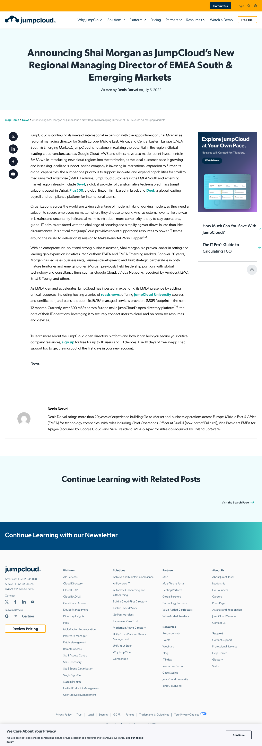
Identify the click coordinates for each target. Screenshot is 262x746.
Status (215, 666)
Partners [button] (172, 19)
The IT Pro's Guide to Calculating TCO (221, 248)
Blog (165, 653)
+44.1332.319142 (24, 588)
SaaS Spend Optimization (78, 668)
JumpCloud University (152, 294)
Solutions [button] (114, 19)
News (25, 119)
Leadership (218, 583)
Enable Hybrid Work (125, 608)
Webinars (168, 646)
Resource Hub (171, 633)
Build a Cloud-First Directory (130, 601)
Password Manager (75, 635)
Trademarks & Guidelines (154, 714)
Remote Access (72, 649)
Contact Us (220, 6)
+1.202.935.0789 (28, 579)
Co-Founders (220, 590)
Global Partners (172, 596)
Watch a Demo (221, 19)
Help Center (219, 653)
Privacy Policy (63, 714)
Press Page (218, 603)
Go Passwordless (123, 614)
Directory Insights (73, 616)
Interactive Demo (173, 666)
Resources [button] (194, 19)
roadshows (110, 294)
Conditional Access (74, 603)
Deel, (150, 190)
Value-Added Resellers (176, 616)
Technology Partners (175, 603)
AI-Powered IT (121, 583)
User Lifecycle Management (79, 694)
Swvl (81, 184)
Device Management (75, 609)
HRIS (66, 622)
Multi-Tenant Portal (173, 583)
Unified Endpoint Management (81, 688)
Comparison (120, 658)
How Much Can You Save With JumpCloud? (229, 229)
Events (166, 640)
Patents (130, 714)
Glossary (217, 659)
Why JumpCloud (90, 19)
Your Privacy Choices (187, 714)
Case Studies (170, 672)
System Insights (72, 681)
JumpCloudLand (172, 685)
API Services (70, 577)
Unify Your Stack (122, 645)
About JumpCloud (223, 577)
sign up (68, 341)
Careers (217, 596)
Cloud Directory (72, 583)
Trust (79, 714)
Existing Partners (172, 590)
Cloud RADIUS (72, 596)
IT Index (167, 659)
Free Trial (247, 19)
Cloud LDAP (70, 590)
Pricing (155, 19)
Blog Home (12, 119)
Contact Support (222, 640)
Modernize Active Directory (129, 627)
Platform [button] (136, 19)
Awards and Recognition (227, 609)
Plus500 (76, 190)
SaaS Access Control (75, 655)
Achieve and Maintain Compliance (133, 577)
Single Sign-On (72, 675)
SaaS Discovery (72, 662)
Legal (90, 714)
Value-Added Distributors (178, 609)
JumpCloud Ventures (224, 616)
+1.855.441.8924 (23, 583)
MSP (165, 577)
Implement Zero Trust (125, 621)
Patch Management (74, 642)
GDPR (117, 714)
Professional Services (224, 646)
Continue (239, 735)
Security (103, 714)
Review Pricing (25, 628)
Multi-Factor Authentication (79, 629)
